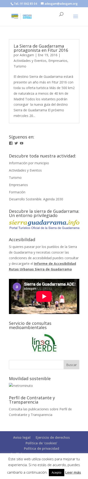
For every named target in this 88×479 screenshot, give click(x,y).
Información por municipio (29, 163)
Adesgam (27, 55)
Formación (17, 192)
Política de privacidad (41, 448)
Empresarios (57, 60)
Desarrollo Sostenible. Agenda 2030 (36, 199)
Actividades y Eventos (30, 60)
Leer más (73, 472)
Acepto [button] (56, 472)
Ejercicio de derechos (53, 437)
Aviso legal (22, 437)
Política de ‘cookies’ (41, 443)
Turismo (20, 66)
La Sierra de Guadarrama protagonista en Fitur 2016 (41, 48)
